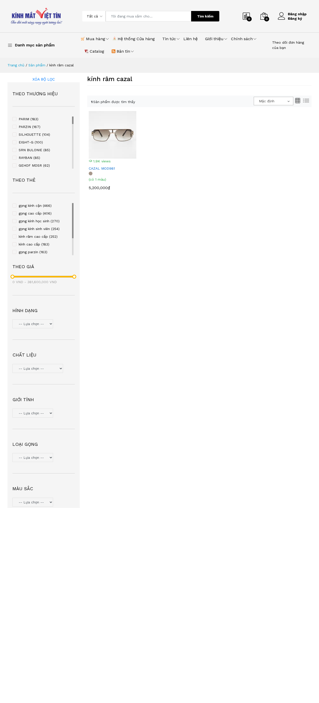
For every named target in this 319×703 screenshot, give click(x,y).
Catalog (96, 51)
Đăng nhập (297, 14)
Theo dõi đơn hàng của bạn (288, 45)
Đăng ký (295, 18)
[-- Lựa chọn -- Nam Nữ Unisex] (43, 414)
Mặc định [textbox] (266, 101)
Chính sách (242, 38)
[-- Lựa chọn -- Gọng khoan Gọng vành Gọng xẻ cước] (43, 458)
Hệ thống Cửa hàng (135, 38)
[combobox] (273, 101)
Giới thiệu (214, 38)
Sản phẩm (36, 65)
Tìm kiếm (205, 16)
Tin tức (169, 38)
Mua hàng (95, 38)
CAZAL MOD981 (102, 168)
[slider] (12, 277)
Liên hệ (190, 38)
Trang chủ (15, 65)
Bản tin (122, 51)
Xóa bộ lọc (43, 79)
